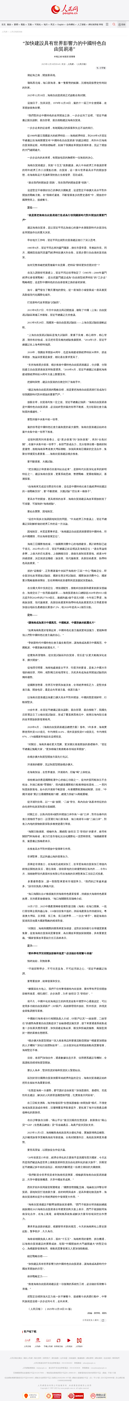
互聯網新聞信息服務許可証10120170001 (28, 1373)
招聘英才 (46, 1358)
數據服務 (81, 1358)
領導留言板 (58, 1346)
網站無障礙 (93, 24)
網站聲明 (89, 1358)
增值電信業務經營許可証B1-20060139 (61, 1373)
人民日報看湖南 (16, 32)
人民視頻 (68, 1346)
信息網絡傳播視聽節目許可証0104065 (19, 1378)
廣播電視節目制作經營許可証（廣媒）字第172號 (97, 1373)
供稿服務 (72, 1358)
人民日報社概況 (16, 1358)
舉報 (101, 24)
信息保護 (107, 1358)
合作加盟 (63, 1358)
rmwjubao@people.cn (99, 1368)
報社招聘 (37, 1358)
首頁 (4, 24)
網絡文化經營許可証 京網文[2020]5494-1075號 (53, 1378)
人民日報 (27, 1346)
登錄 (123, 24)
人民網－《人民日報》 (78, 64)
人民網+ (38, 1346)
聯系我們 (115, 1358)
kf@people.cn (42, 1368)
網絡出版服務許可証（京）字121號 (86, 1378)
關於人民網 (28, 1358)
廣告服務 (55, 1358)
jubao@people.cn (89, 1363)
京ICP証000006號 (107, 1378)
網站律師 (98, 1358)
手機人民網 (48, 1346)
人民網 (4, 32)
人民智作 (79, 1346)
